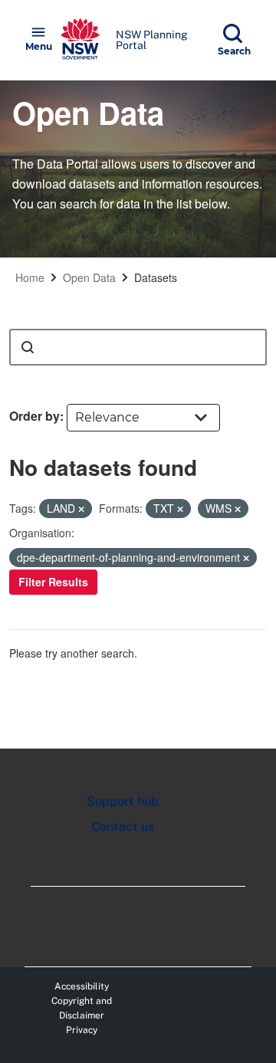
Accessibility (81, 986)
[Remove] (81, 509)
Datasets (155, 277)
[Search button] (27, 347)
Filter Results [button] (53, 581)
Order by (34, 416)
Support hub (123, 801)
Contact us (122, 826)
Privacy (81, 1030)
